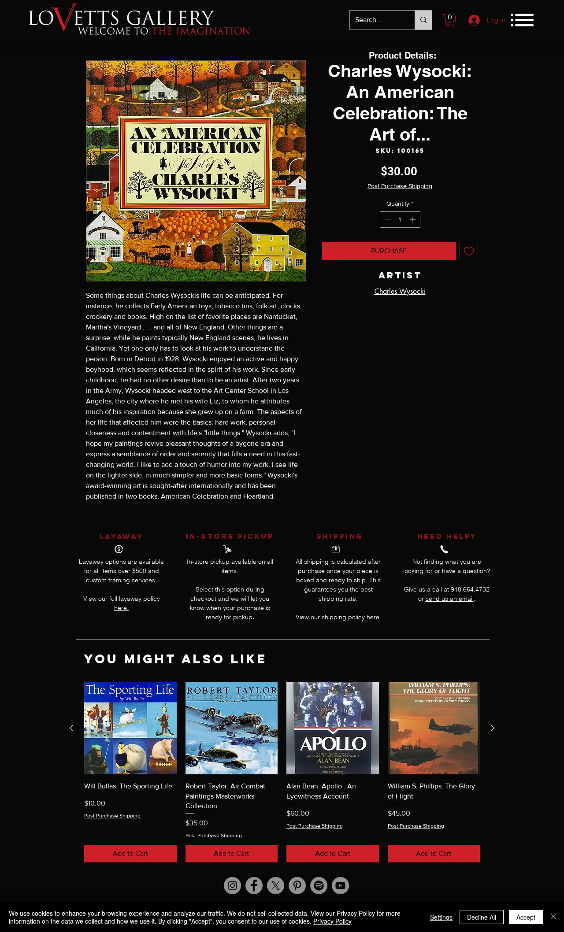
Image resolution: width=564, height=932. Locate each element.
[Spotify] (318, 885)
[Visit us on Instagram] (232, 885)
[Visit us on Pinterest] (297, 885)
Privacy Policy (332, 921)
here (373, 617)
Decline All (481, 917)
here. (121, 608)
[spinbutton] (400, 219)
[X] (275, 885)
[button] (450, 20)
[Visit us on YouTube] (340, 885)
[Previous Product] (71, 728)
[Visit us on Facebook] (254, 885)
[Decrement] (386, 219)
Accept (525, 917)
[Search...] (423, 20)
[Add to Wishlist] (469, 251)
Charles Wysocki (400, 291)
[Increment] (413, 219)
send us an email (450, 599)
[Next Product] (492, 728)
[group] (282, 772)
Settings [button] (441, 917)
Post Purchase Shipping (399, 185)
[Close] (553, 917)
